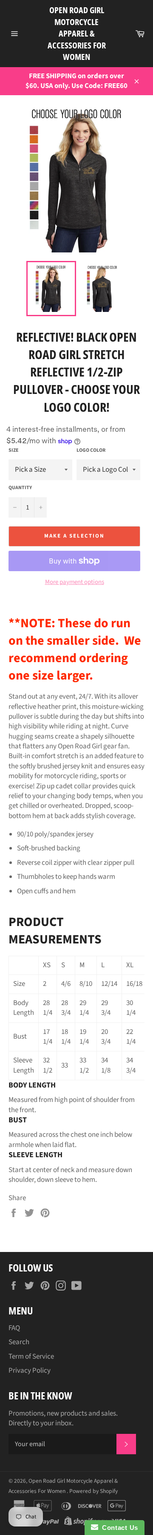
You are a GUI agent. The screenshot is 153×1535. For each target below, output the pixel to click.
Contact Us (118, 1527)
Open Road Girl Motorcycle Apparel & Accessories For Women (77, 33)
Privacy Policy (29, 1370)
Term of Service (31, 1356)
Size (13, 450)
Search (18, 1342)
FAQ (14, 1328)
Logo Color (90, 450)
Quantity (20, 487)
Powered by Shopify (93, 1491)
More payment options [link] (74, 582)
